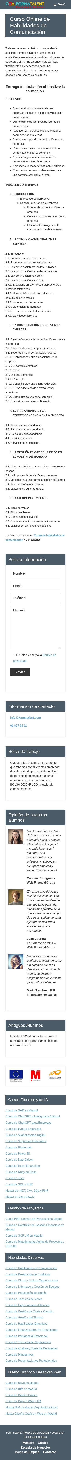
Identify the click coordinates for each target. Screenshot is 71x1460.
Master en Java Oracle (19, 1196)
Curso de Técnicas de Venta (23, 1299)
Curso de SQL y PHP (19, 1184)
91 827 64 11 (18, 725)
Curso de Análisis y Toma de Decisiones (31, 1348)
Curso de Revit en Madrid (21, 1382)
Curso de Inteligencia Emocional (26, 1336)
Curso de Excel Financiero (22, 1165)
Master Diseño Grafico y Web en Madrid (31, 1413)
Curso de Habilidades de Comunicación (31, 1268)
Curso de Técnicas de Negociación (28, 1342)
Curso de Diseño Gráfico (21, 1395)
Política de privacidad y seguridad (43, 1432)
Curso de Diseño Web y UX (23, 1401)
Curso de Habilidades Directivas (26, 1323)
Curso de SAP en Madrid (21, 1110)
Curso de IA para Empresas (23, 1128)
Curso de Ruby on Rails (20, 1172)
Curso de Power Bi (17, 1153)
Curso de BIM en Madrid (21, 1389)
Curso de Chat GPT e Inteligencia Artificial (32, 1116)
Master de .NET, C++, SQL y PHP (26, 1190)
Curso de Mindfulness (19, 1354)
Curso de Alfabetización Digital (25, 1135)
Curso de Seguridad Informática (25, 1141)
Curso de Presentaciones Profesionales (31, 1360)
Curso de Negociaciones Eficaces (27, 1305)
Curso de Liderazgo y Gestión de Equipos (32, 1286)
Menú (62, 4)
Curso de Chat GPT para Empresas (28, 1122)
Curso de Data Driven (19, 1159)
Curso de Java (14, 1178)
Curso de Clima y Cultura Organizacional (31, 1280)
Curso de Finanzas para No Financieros (31, 1329)
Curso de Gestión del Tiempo (24, 1317)
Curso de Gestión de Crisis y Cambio (29, 1311)
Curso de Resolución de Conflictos (27, 1274)
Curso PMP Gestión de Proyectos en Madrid (33, 1218)
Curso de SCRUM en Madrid (24, 1235)
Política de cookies (35, 1436)
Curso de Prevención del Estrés (25, 1292)
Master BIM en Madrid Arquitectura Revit (31, 1407)
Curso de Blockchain (18, 1147)
